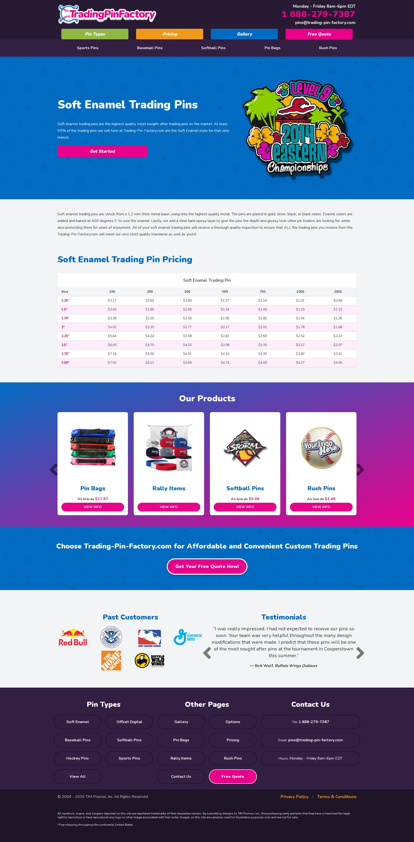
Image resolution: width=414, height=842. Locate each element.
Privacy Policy (294, 797)
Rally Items (93, 488)
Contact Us (181, 776)
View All (77, 776)
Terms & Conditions (336, 797)
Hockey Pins (77, 758)
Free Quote (319, 34)
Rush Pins (328, 48)
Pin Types (95, 34)
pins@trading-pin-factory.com (325, 22)
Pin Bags (272, 48)
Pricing (169, 34)
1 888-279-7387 (319, 14)
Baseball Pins (150, 48)
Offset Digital (129, 722)
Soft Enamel (77, 722)
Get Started (102, 151)
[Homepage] (107, 14)
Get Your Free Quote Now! (207, 566)
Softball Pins (213, 48)
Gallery (244, 34)
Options (232, 722)
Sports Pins (87, 48)
